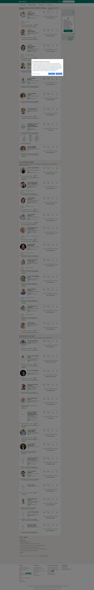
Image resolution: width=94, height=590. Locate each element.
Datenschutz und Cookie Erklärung (50, 70)
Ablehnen (51, 73)
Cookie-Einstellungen (36, 73)
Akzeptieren (59, 73)
